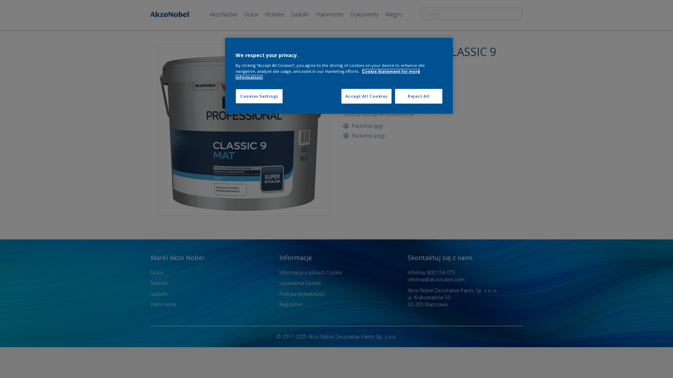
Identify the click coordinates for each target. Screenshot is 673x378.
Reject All (419, 96)
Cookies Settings (259, 96)
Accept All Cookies (366, 96)
